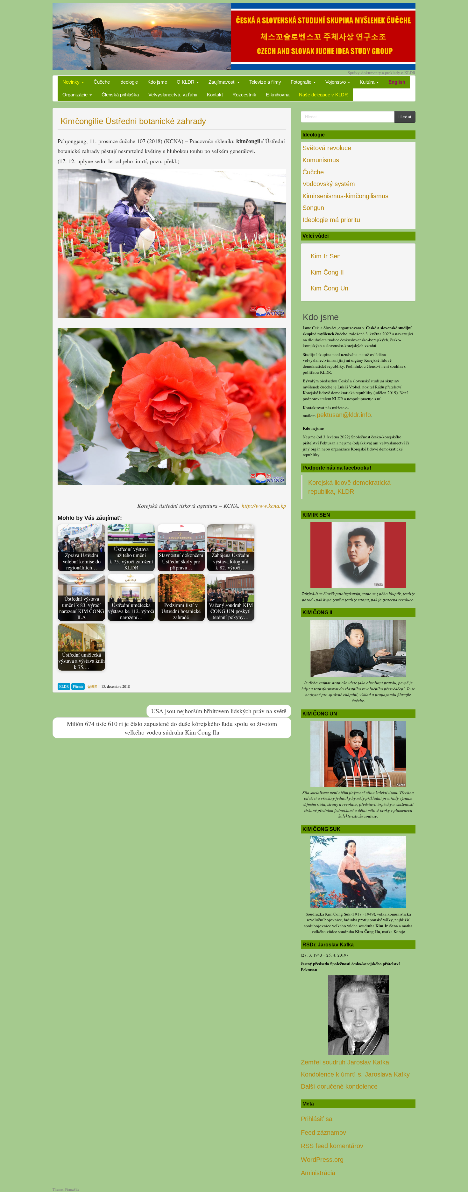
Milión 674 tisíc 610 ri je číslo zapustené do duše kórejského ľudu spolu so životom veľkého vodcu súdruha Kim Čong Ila (172, 727)
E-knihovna (277, 94)
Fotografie (302, 82)
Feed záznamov (323, 1132)
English (396, 82)
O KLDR (186, 82)
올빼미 (93, 686)
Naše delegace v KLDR (323, 94)
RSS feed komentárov (332, 1145)
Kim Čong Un (329, 288)
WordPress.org (322, 1159)
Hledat (405, 117)
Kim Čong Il (327, 272)
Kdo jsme (157, 82)
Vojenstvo (336, 82)
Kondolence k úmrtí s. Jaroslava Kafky (355, 1074)
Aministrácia (318, 1172)
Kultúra (368, 82)
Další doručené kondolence (339, 1086)
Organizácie (75, 94)
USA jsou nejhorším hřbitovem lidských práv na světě (219, 711)
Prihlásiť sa (316, 1118)
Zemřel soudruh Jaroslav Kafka (345, 1062)
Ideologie (128, 82)
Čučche (102, 82)
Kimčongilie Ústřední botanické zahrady (133, 121)
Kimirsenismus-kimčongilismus (345, 195)
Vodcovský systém (328, 183)
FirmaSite (72, 1189)
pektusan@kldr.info (344, 414)
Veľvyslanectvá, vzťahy (172, 94)
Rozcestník (244, 94)
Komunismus (320, 160)
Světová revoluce (326, 147)
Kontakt (215, 94)
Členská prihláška (120, 94)
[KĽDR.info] (234, 35)
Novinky (71, 82)
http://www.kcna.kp (264, 505)
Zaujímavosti (223, 82)
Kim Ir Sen (326, 256)
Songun (313, 207)
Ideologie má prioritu (331, 219)
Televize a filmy (265, 82)
